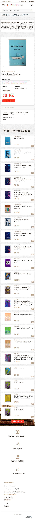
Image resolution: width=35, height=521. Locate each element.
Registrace (23, 1)
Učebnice (16, 14)
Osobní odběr (8, 497)
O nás (6, 503)
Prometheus (5, 114)
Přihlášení (31, 1)
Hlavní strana (5, 14)
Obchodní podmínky (10, 486)
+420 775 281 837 (6, 1)
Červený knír (14, 5)
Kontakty (7, 506)
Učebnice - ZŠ (25, 14)
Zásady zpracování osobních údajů (14, 492)
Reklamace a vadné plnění (12, 489)
